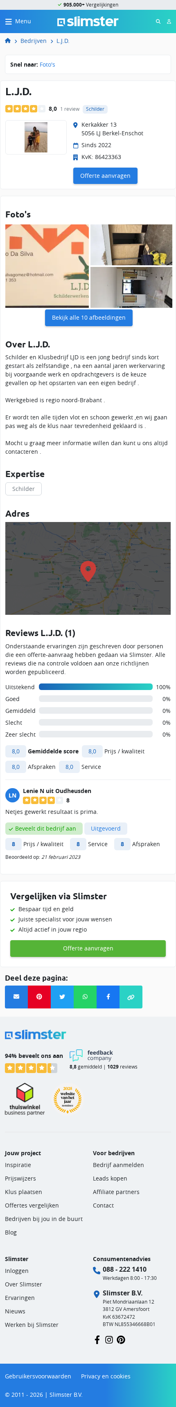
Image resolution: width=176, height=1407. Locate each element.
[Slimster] (11, 40)
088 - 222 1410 (125, 1269)
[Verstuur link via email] (16, 997)
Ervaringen (20, 1298)
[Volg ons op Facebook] (97, 1339)
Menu (23, 21)
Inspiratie (18, 1165)
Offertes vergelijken (32, 1205)
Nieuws (15, 1311)
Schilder (23, 489)
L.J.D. (63, 41)
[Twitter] (62, 997)
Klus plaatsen (23, 1192)
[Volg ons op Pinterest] (121, 1339)
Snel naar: (32, 64)
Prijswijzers (20, 1178)
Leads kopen (110, 1178)
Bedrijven (33, 41)
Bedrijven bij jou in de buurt (44, 1219)
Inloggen (17, 1271)
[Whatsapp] (85, 997)
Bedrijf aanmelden (118, 1165)
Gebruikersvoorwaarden (38, 1376)
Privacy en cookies (106, 1376)
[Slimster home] (88, 21)
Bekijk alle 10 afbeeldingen (89, 317)
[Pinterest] (39, 997)
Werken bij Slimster (32, 1325)
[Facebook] (108, 997)
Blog (11, 1232)
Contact (103, 1205)
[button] (131, 997)
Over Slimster (23, 1284)
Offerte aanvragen (105, 175)
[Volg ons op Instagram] (109, 1339)
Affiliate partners (116, 1192)
